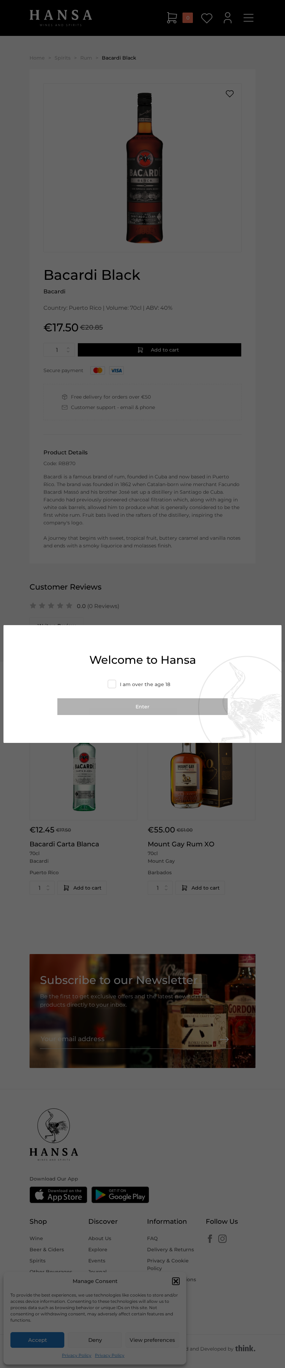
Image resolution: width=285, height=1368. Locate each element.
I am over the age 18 (145, 684)
